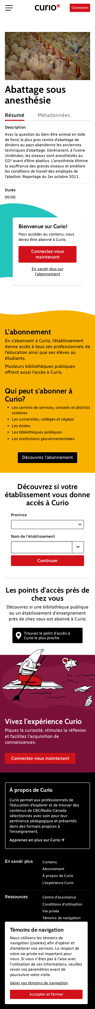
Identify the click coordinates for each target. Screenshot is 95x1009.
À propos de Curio (57, 876)
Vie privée (50, 911)
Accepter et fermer (46, 994)
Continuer (47, 560)
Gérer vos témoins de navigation (39, 983)
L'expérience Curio (58, 883)
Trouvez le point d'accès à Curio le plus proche (47, 635)
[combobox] (41, 547)
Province (19, 515)
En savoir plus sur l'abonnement (48, 271)
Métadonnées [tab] (54, 115)
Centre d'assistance (59, 897)
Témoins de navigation (61, 918)
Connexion (80, 8)
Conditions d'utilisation (62, 904)
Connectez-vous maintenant (47, 254)
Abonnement (53, 869)
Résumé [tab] (14, 115)
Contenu (49, 862)
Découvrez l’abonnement (47, 457)
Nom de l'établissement (33, 536)
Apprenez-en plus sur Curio (35, 840)
